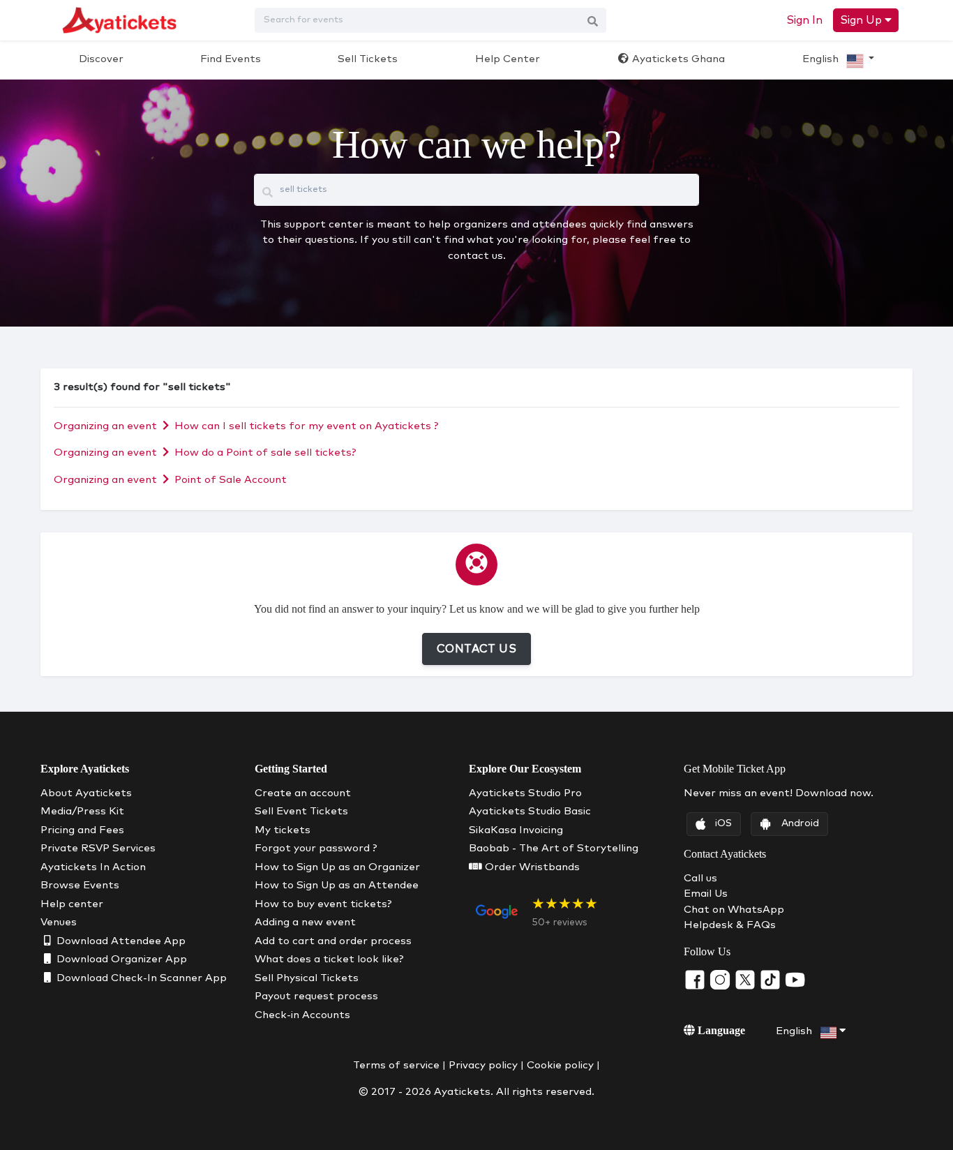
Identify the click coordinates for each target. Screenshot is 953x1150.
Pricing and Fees (82, 830)
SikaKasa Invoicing (516, 830)
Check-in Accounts (302, 1015)
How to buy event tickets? (323, 904)
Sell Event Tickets (301, 811)
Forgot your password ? (316, 848)
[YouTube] (795, 979)
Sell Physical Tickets (307, 978)
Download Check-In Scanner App (140, 978)
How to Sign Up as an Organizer (337, 867)
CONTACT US (476, 649)
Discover (101, 59)
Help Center (507, 59)
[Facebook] (696, 979)
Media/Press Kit (82, 811)
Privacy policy (483, 1065)
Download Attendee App (120, 941)
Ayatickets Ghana (677, 59)
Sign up (862, 20)
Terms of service (396, 1065)
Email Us (706, 893)
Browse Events (79, 885)
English (821, 59)
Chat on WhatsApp (734, 909)
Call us (700, 878)
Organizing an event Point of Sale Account (170, 480)
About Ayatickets (86, 793)
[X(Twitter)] (746, 979)
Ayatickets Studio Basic (530, 811)
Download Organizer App (120, 959)
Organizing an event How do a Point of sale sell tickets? (205, 452)
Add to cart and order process (333, 941)
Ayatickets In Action (93, 867)
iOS (723, 823)
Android (800, 823)
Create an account (303, 793)
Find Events (230, 59)
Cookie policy (560, 1065)
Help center (71, 904)
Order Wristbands (531, 867)
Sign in (804, 20)
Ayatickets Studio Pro (525, 793)
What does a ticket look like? (329, 959)
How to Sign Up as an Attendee (337, 885)
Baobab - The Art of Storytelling (553, 848)
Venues (58, 922)
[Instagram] (721, 979)
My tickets (282, 830)
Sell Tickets (368, 59)
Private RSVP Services (98, 848)
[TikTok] (771, 979)
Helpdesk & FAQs (730, 925)
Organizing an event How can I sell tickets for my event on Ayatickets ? (246, 426)
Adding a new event (305, 922)
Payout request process (316, 996)
